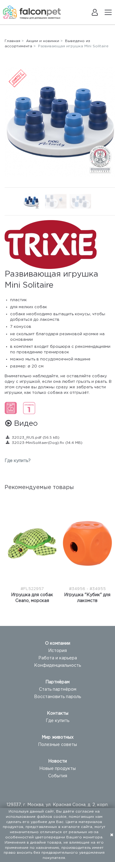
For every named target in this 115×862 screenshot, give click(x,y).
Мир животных (58, 737)
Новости (57, 761)
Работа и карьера (57, 658)
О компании (57, 643)
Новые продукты (57, 769)
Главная (12, 41)
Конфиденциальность (57, 665)
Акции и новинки (42, 41)
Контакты (57, 713)
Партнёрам (57, 682)
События (57, 776)
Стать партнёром (57, 689)
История (57, 651)
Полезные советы (57, 745)
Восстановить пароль (57, 697)
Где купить (57, 721)
